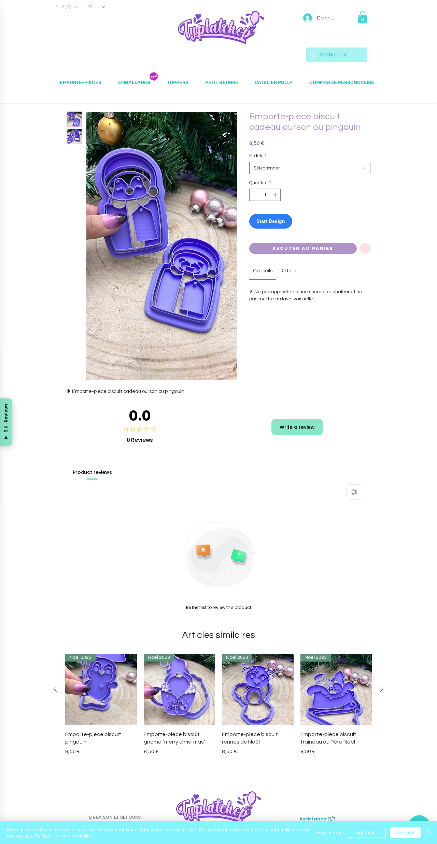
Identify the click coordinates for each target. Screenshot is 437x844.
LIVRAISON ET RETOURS (115, 817)
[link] (262, 270)
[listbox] (67, 7)
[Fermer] (429, 832)
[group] (218, 704)
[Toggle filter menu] (354, 492)
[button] (67, 7)
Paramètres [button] (329, 832)
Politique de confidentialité (63, 835)
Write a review (297, 427)
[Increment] (276, 195)
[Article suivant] (382, 689)
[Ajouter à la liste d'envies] (365, 248)
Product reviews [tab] (92, 472)
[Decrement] (254, 195)
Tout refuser (367, 832)
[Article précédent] (55, 689)
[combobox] (309, 168)
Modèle (258, 155)
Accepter (405, 832)
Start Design (270, 221)
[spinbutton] (265, 195)
